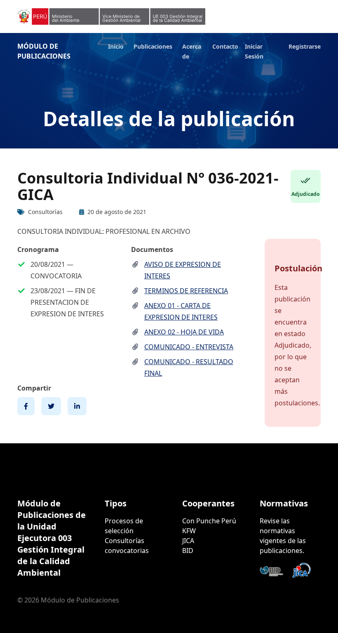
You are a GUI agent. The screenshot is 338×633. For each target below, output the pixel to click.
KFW (189, 530)
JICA (188, 540)
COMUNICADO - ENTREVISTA (188, 346)
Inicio (116, 46)
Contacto (225, 46)
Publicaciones (153, 46)
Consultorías (124, 540)
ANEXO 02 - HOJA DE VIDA (184, 332)
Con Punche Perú (209, 520)
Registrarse (305, 46)
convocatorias (127, 550)
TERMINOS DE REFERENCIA (186, 290)
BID (187, 550)
